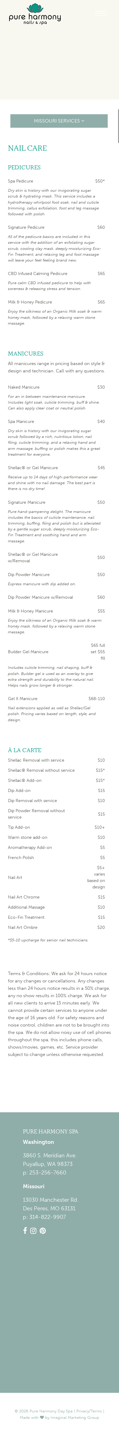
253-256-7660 (47, 1172)
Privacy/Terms (89, 1411)
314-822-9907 (47, 1217)
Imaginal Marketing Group (75, 1417)
